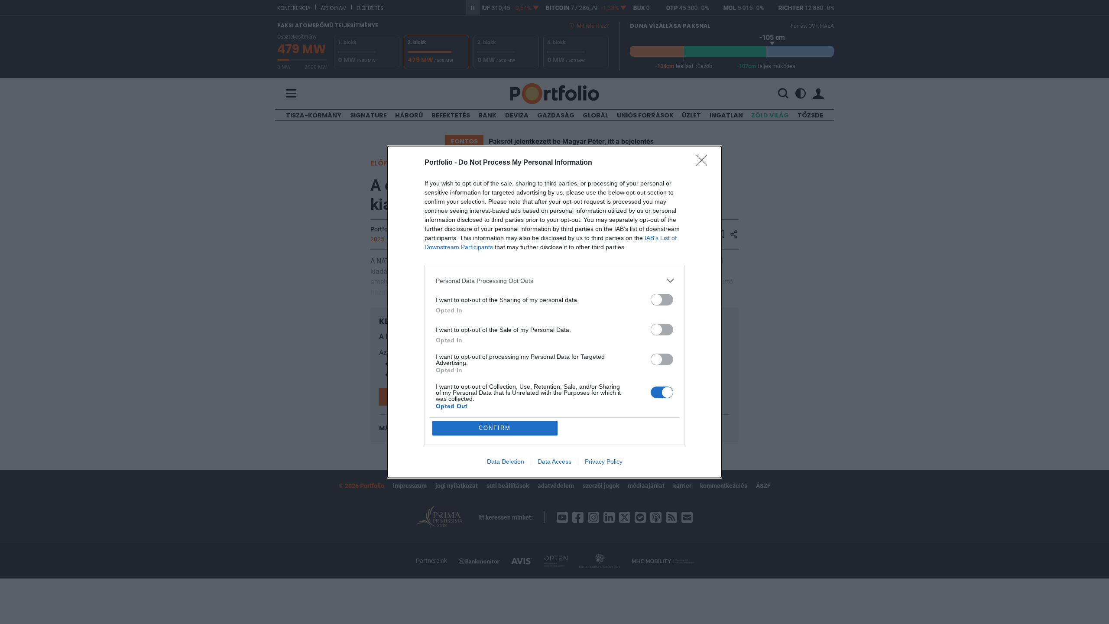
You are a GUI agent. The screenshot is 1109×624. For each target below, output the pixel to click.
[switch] (662, 300)
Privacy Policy (604, 461)
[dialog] (554, 312)
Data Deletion (505, 461)
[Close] (704, 163)
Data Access (554, 461)
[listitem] (554, 280)
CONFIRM (495, 428)
